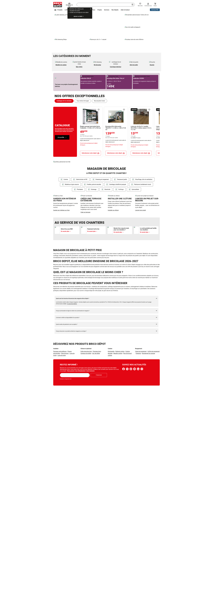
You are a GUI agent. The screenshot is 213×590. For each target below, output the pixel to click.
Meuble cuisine (117, 353)
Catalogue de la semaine (64, 101)
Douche (152, 65)
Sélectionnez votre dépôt (89, 153)
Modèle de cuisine (61, 65)
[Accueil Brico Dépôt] (57, 4)
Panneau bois (97, 351)
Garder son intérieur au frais (61, 210)
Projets (100, 10)
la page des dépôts (72, 303)
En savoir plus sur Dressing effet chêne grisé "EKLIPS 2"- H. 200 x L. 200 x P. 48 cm (116, 132)
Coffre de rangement (154, 351)
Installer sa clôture (113, 210)
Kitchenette (111, 351)
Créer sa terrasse (85, 212)
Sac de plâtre (96, 353)
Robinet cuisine (119, 351)
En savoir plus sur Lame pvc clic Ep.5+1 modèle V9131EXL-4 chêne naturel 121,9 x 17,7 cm (141, 132)
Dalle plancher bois (86, 351)
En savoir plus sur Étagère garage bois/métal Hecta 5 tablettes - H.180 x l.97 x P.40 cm (90, 132)
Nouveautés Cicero (99, 101)
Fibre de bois (65, 353)
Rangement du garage (148, 353)
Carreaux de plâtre (86, 353)
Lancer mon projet (140, 210)
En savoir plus (89, 25)
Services (106, 10)
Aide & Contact (125, 10)
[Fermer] (91, 9)
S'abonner (99, 375)
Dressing (138, 353)
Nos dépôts (115, 10)
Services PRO (154, 9)
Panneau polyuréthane (59, 351)
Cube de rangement (141, 351)
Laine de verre (61, 355)
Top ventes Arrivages (83, 101)
